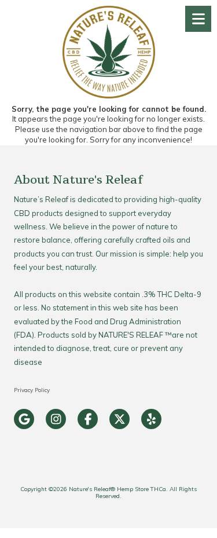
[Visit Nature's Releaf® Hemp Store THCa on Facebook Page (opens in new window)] (88, 419)
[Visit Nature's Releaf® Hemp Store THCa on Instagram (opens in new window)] (56, 419)
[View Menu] (198, 19)
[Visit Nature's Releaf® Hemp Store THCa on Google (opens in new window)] (24, 419)
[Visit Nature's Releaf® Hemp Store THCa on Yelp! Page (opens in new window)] (151, 419)
